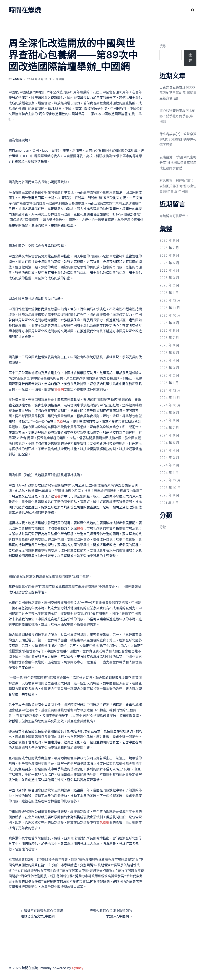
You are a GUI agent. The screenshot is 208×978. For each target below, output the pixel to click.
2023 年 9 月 (169, 495)
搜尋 (162, 46)
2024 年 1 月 (169, 473)
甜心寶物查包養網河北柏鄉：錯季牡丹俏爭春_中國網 (177, 116)
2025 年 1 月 (169, 383)
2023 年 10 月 (170, 488)
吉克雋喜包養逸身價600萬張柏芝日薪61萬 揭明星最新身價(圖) (177, 92)
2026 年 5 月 (169, 263)
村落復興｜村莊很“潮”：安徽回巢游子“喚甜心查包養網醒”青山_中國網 (177, 186)
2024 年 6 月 (169, 435)
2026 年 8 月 (169, 240)
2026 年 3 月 (169, 278)
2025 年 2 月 (169, 375)
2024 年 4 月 (169, 450)
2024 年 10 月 (170, 405)
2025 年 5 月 (169, 353)
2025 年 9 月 (169, 323)
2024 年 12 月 (170, 390)
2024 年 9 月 (169, 413)
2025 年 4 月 (169, 360)
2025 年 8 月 (169, 330)
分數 (162, 527)
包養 (59, 421)
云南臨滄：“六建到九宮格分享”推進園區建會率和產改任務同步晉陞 (177, 162)
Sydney (77, 968)
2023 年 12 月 (170, 480)
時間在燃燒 (25, 10)
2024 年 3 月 (169, 458)
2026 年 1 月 (169, 293)
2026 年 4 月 (169, 270)
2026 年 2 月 (169, 285)
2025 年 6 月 (169, 345)
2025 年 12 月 (170, 300)
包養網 (59, 389)
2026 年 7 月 (169, 248)
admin (17, 79)
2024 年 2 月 (169, 465)
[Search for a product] (192, 10)
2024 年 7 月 (169, 428)
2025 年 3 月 (169, 368)
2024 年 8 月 (169, 420)
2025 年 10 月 (170, 315)
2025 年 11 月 (169, 308)
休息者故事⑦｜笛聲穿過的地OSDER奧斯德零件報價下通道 (177, 139)
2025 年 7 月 (169, 338)
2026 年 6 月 (169, 255)
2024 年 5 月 (169, 443)
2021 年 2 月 (169, 503)
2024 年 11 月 (169, 398)
